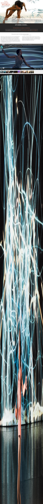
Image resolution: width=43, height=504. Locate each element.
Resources (30, 44)
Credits (22, 44)
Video (6, 44)
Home (3, 44)
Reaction (12, 44)
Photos (9, 44)
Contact (25, 44)
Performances (17, 44)
